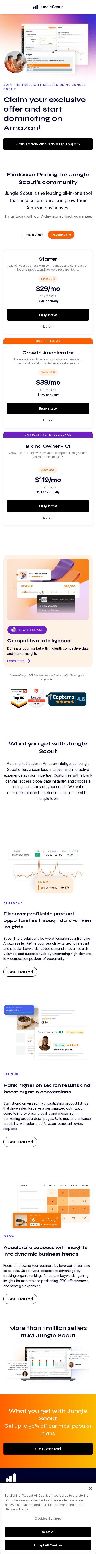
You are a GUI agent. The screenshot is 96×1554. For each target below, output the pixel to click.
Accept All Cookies (48, 1545)
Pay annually (61, 234)
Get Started (20, 971)
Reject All (48, 1532)
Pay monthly (34, 234)
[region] (48, 1518)
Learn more (19, 661)
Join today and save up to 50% (48, 144)
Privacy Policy (17, 1509)
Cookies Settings (48, 1518)
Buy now (48, 315)
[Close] (90, 1488)
